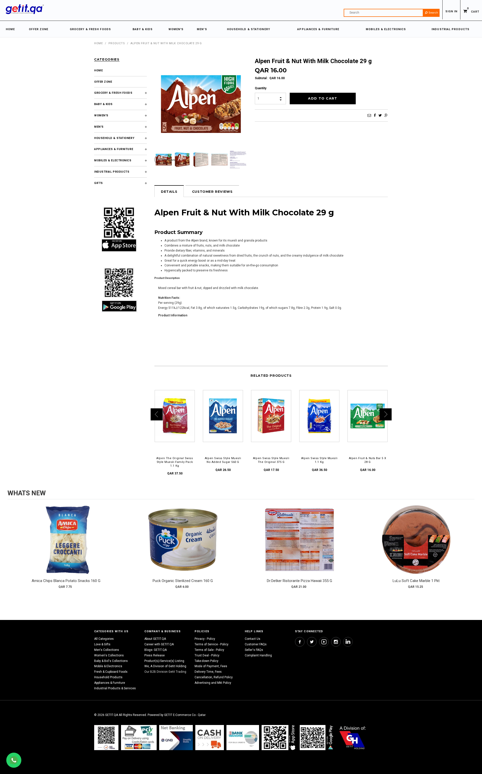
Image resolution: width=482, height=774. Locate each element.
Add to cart (66, 544)
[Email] (369, 115)
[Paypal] (106, 737)
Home (98, 43)
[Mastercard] (176, 737)
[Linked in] (347, 641)
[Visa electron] (242, 737)
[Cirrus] (353, 737)
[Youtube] (323, 641)
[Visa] (139, 737)
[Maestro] (279, 737)
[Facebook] (375, 115)
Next (159, 159)
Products (116, 43)
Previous (167, 160)
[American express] (209, 737)
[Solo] (317, 737)
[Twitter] (380, 115)
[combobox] (391, 12)
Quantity (260, 88)
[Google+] (386, 115)
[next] (469, 548)
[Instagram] (335, 641)
